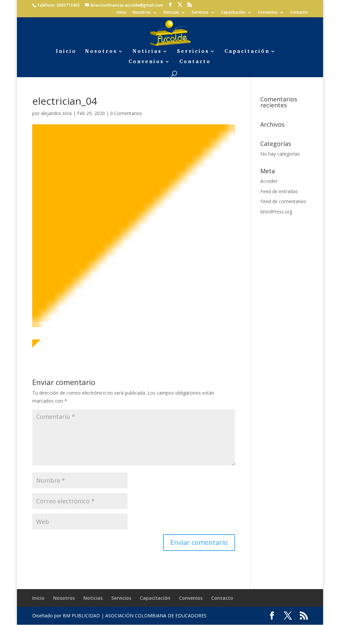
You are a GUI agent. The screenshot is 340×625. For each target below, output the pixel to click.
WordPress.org (276, 211)
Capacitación (233, 12)
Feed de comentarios (283, 201)
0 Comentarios (126, 113)
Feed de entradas (279, 191)
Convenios (268, 12)
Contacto (299, 12)
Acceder (269, 181)
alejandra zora (56, 113)
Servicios (200, 12)
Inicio (122, 12)
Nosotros (141, 12)
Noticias (171, 12)
